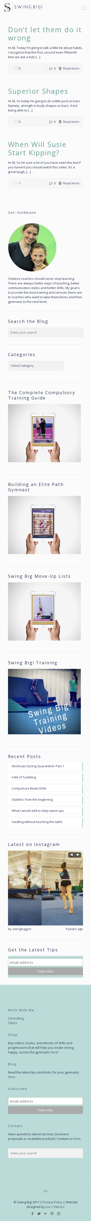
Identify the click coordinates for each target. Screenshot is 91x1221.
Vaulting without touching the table (37, 822)
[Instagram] (58, 1213)
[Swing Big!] (23, 7)
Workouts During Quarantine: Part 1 (38, 766)
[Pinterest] (52, 1213)
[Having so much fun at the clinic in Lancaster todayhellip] (45, 888)
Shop (13, 1035)
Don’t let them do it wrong (45, 33)
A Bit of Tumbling (24, 777)
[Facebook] (32, 1213)
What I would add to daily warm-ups (38, 810)
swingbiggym (21, 929)
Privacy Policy (52, 1202)
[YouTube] (45, 1213)
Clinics (12, 1023)
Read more (71, 68)
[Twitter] (38, 1213)
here (54, 1052)
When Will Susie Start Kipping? (37, 148)
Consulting (16, 1018)
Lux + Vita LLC (55, 1207)
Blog (12, 1064)
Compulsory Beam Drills (29, 788)
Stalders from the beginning (32, 799)
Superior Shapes (38, 91)
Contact (15, 1126)
